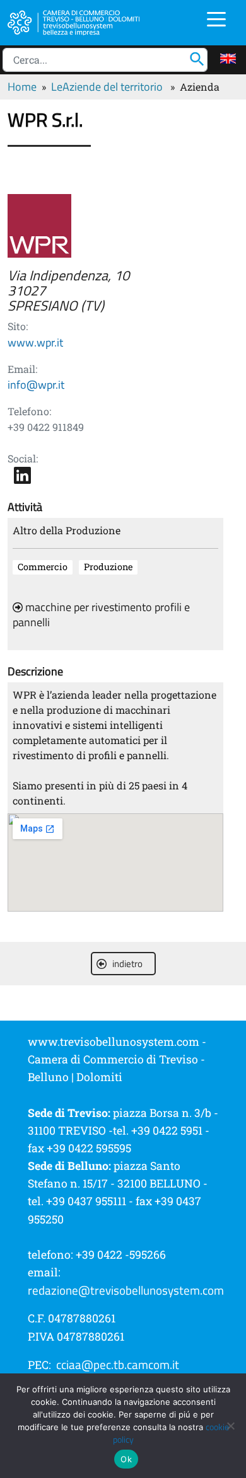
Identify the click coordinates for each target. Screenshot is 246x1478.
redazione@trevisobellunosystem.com (126, 1290)
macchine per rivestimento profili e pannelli (101, 615)
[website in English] (228, 58)
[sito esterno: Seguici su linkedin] (22, 474)
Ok (126, 1459)
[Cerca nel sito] (200, 57)
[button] (216, 18)
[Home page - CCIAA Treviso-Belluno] (81, 21)
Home (22, 86)
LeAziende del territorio (107, 86)
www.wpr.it (35, 342)
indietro (127, 963)
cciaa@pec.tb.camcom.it (117, 1364)
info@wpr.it (36, 384)
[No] (230, 1425)
